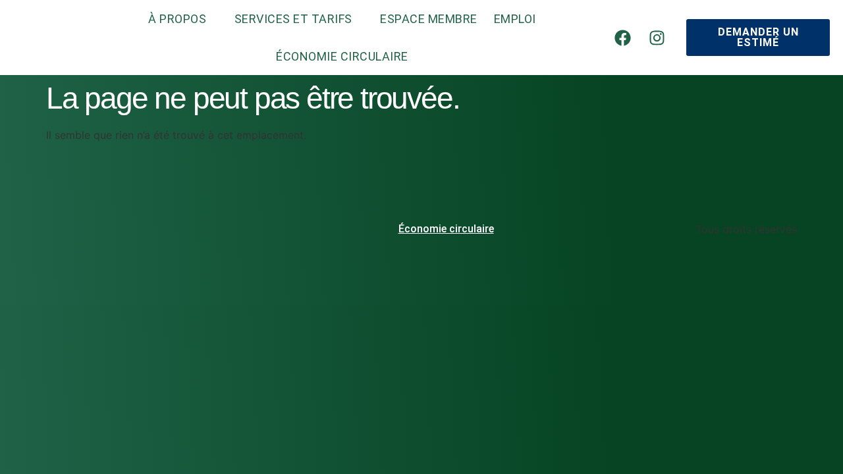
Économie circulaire (342, 56)
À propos (177, 19)
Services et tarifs (293, 19)
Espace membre (428, 19)
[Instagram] (656, 37)
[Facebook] (622, 37)
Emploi (515, 19)
